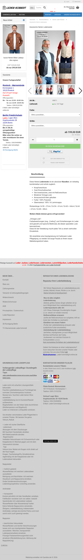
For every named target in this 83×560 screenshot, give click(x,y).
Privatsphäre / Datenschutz (13, 311)
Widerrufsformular (10, 302)
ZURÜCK (4, 546)
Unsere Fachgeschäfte (72, 14)
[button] (80, 91)
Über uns (6, 284)
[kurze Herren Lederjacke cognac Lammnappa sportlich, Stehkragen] (14, 38)
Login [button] (67, 1)
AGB (4, 306)
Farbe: (32, 110)
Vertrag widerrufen (50, 441)
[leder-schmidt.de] (14, 7)
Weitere (22, 14)
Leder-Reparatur (9, 315)
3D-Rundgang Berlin (10, 150)
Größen (57, 14)
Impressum (7, 319)
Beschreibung (37, 174)
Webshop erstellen (33, 557)
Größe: (32, 121)
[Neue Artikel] (24, 20)
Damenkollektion (9, 14)
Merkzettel (77, 1)
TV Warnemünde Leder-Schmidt (15, 328)
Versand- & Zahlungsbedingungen (15, 293)
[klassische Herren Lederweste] (55, 57)
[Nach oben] (77, 559)
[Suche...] (45, 8)
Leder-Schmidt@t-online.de (67, 355)
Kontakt (48, 14)
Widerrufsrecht (8, 297)
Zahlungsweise (8, 289)
